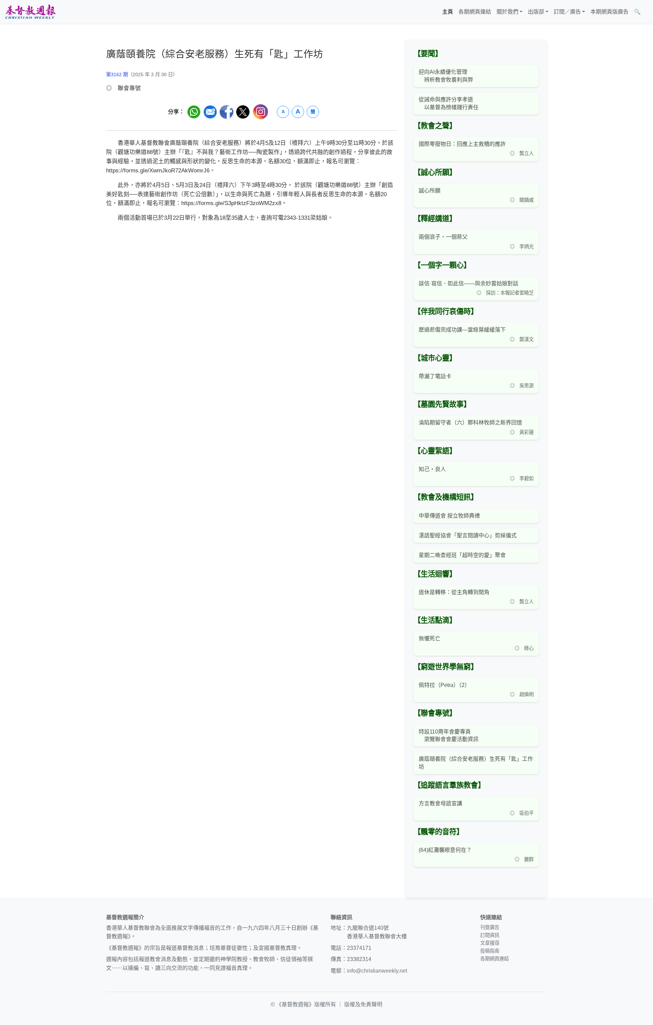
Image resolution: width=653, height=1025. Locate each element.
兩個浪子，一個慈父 (443, 237)
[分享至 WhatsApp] (194, 112)
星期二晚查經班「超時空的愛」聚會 (462, 555)
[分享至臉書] (226, 112)
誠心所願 (429, 191)
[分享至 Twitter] (243, 112)
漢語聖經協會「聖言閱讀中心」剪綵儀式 (468, 535)
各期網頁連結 (474, 12)
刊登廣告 (489, 927)
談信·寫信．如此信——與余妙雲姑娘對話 (468, 283)
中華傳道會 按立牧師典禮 (449, 516)
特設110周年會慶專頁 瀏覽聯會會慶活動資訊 (449, 735)
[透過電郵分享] (210, 112)
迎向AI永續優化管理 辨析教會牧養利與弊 (446, 75)
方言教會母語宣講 (440, 803)
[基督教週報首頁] (30, 12)
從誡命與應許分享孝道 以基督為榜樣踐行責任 (449, 103)
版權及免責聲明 (363, 1004)
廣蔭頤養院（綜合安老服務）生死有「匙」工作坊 (476, 762)
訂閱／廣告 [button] (567, 12)
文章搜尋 (489, 943)
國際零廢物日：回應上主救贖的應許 (462, 144)
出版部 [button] (536, 12)
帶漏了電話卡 (435, 376)
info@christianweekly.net (377, 971)
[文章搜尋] (646, 12)
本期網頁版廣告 (609, 12)
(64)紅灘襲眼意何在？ (445, 850)
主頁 (447, 12)
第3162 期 (117, 74)
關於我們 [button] (507, 12)
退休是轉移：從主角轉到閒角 (454, 592)
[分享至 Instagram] (260, 111)
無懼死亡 (429, 638)
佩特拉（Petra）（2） (444, 685)
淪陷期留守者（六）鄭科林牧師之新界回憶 (470, 422)
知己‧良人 (432, 469)
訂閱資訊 (489, 935)
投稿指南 (489, 951)
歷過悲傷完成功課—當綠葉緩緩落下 (462, 330)
